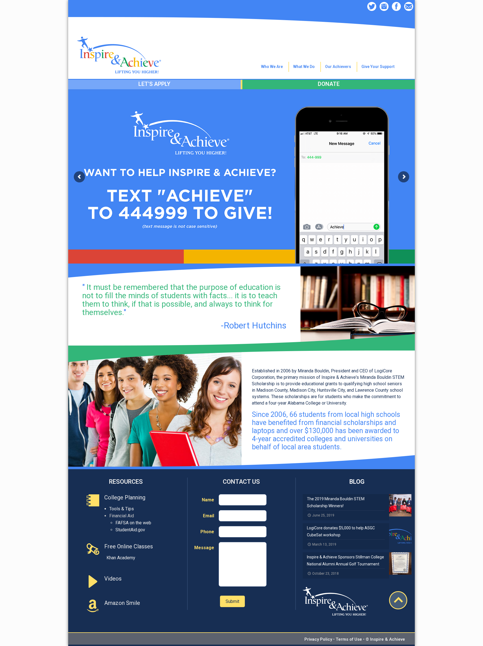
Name (208, 499)
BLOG (356, 481)
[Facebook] (396, 7)
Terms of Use (349, 639)
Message (204, 547)
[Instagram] (384, 7)
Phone (207, 531)
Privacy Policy (318, 639)
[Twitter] (372, 7)
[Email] (408, 7)
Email (208, 515)
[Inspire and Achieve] (119, 42)
